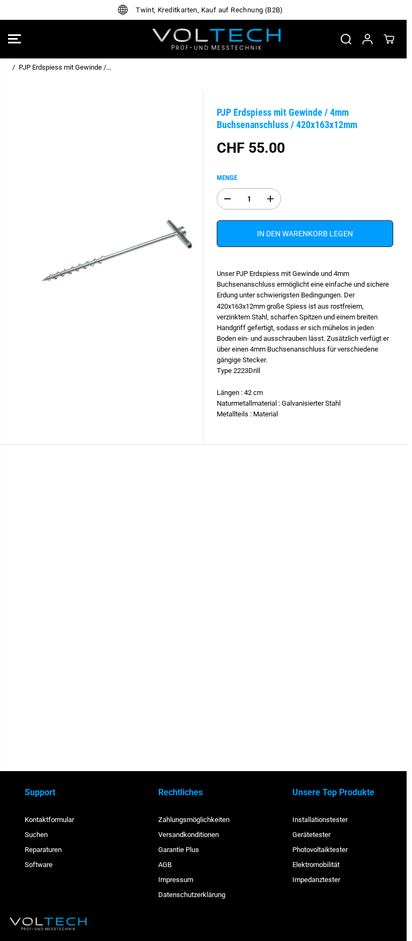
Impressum (175, 880)
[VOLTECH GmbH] (203, 39)
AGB (165, 865)
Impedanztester (316, 880)
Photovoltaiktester (320, 850)
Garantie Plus (178, 850)
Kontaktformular (49, 820)
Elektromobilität (316, 865)
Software (39, 865)
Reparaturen (43, 850)
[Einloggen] (367, 39)
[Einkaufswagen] (389, 39)
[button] (14, 39)
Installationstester (320, 820)
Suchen (36, 835)
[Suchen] (346, 39)
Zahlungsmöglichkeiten (194, 820)
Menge (227, 178)
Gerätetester (311, 835)
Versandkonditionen (188, 835)
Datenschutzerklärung (191, 895)
